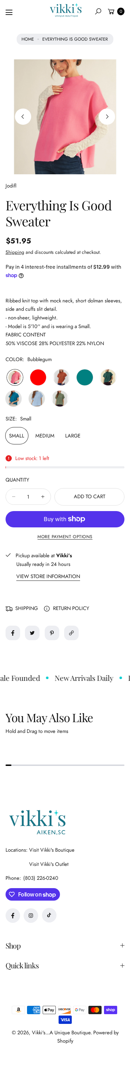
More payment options (65, 537)
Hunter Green (108, 377)
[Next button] (107, 117)
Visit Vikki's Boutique (52, 850)
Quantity (17, 480)
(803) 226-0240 (40, 878)
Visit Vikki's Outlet (49, 864)
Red (38, 377)
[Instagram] (31, 915)
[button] (98, 11)
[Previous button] (23, 117)
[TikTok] (49, 915)
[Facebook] (13, 915)
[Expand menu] (9, 12)
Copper (61, 377)
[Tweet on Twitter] (32, 633)
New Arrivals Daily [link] (80, 678)
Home (27, 39)
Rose (13, 399)
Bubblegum (15, 377)
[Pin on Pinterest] (52, 633)
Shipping (15, 252)
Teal (85, 377)
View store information (48, 576)
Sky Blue (37, 399)
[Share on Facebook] (13, 633)
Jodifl (11, 186)
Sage (60, 399)
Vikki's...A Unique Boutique (61, 1032)
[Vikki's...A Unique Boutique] (65, 10)
